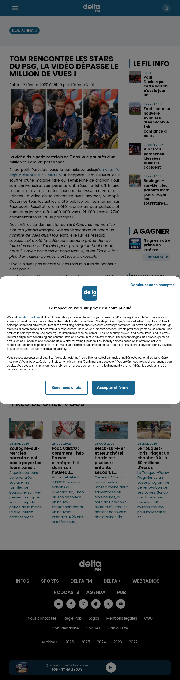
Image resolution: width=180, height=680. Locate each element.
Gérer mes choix (66, 387)
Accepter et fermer (113, 387)
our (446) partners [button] (29, 317)
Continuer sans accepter (152, 284)
